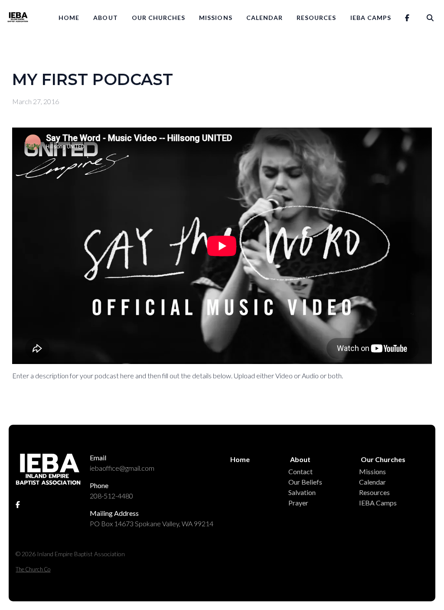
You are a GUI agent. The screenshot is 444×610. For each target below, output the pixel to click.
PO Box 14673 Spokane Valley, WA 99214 (151, 523)
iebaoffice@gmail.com (122, 468)
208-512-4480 (111, 496)
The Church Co (33, 569)
